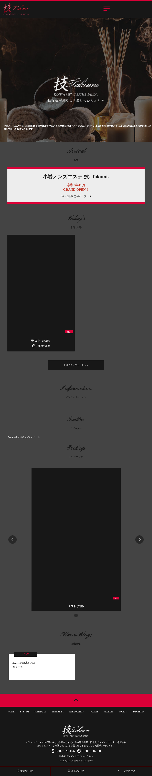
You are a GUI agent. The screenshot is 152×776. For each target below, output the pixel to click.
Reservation (76, 711)
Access (94, 711)
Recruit (108, 711)
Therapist (58, 711)
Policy (123, 711)
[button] (76, 615)
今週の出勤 (77, 771)
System (24, 711)
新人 (69, 331)
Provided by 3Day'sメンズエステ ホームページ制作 (76, 761)
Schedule (40, 711)
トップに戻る (127, 771)
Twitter (139, 711)
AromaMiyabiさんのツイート (23, 437)
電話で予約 (26, 771)
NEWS (26, 654)
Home (11, 711)
